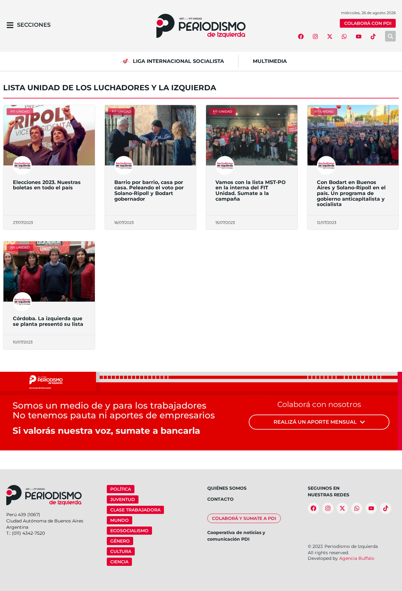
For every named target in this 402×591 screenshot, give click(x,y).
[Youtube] (358, 36)
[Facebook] (301, 36)
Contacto (220, 499)
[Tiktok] (373, 36)
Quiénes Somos (227, 488)
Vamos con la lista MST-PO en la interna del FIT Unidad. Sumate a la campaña (250, 190)
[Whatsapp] (344, 36)
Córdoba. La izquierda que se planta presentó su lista (48, 321)
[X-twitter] (329, 36)
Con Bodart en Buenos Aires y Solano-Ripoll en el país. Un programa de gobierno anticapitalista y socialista (351, 193)
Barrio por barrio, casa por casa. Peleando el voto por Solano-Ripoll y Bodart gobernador (149, 190)
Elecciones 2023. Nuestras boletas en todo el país (47, 185)
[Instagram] (315, 36)
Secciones (34, 24)
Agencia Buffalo (356, 558)
